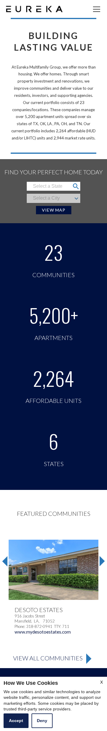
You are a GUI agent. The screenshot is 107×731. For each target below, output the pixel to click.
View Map (53, 209)
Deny (42, 720)
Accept (16, 720)
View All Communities (48, 658)
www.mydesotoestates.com (43, 631)
